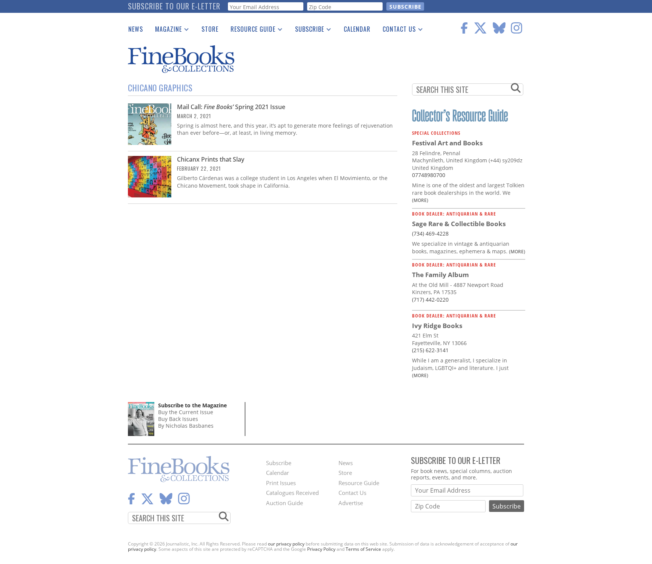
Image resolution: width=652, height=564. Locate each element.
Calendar (357, 29)
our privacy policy (286, 544)
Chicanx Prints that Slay (210, 159)
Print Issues (281, 483)
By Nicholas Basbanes (186, 425)
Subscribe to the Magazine (192, 405)
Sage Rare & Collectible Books (459, 223)
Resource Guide (250, 31)
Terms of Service (363, 549)
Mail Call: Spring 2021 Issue (231, 107)
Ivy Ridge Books (437, 325)
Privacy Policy (321, 549)
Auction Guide (284, 503)
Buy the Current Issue (185, 412)
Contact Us (396, 31)
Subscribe (306, 31)
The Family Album (440, 274)
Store (209, 29)
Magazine (165, 31)
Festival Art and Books (447, 143)
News (135, 29)
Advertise (350, 503)
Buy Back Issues (178, 418)
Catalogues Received (292, 492)
